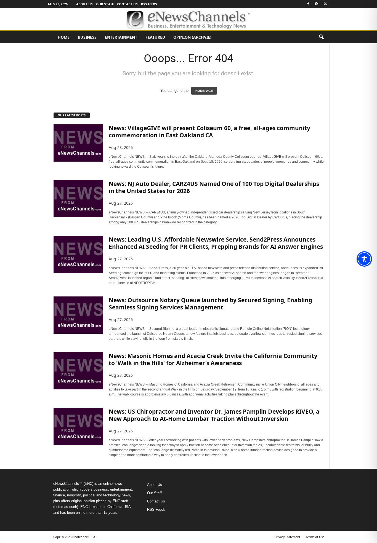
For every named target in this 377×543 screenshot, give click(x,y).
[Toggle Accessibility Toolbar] (364, 259)
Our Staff (105, 4)
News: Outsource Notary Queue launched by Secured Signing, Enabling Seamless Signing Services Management (210, 303)
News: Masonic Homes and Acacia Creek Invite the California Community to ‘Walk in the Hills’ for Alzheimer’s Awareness (213, 359)
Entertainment (121, 37)
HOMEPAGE (204, 90)
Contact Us (127, 4)
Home (64, 37)
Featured (155, 37)
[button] (321, 37)
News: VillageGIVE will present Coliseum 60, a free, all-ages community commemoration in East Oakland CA (209, 131)
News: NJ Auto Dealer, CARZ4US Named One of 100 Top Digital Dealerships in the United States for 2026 (214, 187)
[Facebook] (308, 4)
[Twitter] (325, 4)
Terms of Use (315, 537)
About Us (84, 4)
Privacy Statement (287, 537)
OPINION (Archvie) (192, 37)
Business (87, 37)
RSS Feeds (149, 4)
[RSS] (317, 4)
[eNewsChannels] (188, 19)
